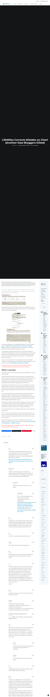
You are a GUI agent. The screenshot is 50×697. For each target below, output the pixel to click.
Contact (37, 1)
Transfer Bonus (43, 568)
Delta (45, 527)
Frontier (43, 543)
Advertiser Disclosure (44, 1)
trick (42, 570)
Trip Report (43, 572)
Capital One (43, 519)
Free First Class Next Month (43, 536)
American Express (43, 502)
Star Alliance (43, 562)
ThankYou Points (43, 565)
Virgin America (44, 577)
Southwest (43, 559)
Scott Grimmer (35, 145)
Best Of (43, 513)
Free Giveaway (44, 538)
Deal (42, 527)
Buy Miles (43, 517)
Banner (43, 511)
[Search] (47, 4)
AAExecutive (43, 493)
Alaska (43, 495)
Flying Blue (43, 533)
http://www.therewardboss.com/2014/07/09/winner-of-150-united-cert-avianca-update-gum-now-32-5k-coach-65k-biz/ (21, 461)
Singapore (43, 557)
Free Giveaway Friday (44, 541)
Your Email (42, 300)
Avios (42, 507)
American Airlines (43, 499)
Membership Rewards (43, 553)
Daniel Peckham (11, 468)
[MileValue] (6, 4)
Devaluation (43, 529)
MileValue (43, 555)
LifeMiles (27, 145)
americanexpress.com (18, 284)
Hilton (43, 545)
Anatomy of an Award (44, 505)
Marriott (43, 550)
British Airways (44, 515)
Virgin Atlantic (43, 580)
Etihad (42, 531)
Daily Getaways (43, 525)
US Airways (43, 575)
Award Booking (22, 145)
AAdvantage (43, 491)
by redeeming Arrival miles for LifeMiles (19, 362)
